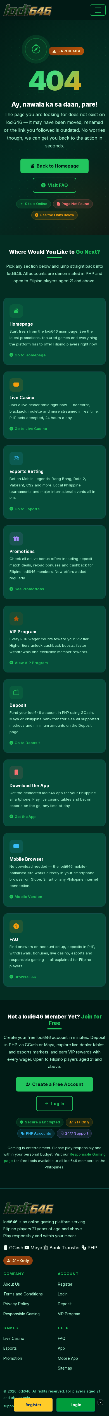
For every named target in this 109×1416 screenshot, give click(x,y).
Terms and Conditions (23, 1294)
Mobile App (68, 1358)
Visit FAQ (58, 185)
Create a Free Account (57, 1084)
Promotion (12, 1358)
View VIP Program (31, 662)
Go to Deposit (27, 742)
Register (65, 1284)
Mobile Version (28, 896)
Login (63, 1294)
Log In (57, 1103)
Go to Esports (27, 509)
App (61, 1348)
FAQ (61, 1338)
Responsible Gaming (21, 1314)
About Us (11, 1284)
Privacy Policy (16, 1304)
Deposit (65, 1304)
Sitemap (65, 1368)
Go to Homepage (30, 355)
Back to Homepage (58, 166)
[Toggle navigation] (98, 10)
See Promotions (29, 589)
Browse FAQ (25, 977)
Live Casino (13, 1338)
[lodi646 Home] (27, 10)
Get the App (25, 816)
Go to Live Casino (31, 428)
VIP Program (69, 1314)
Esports (10, 1348)
